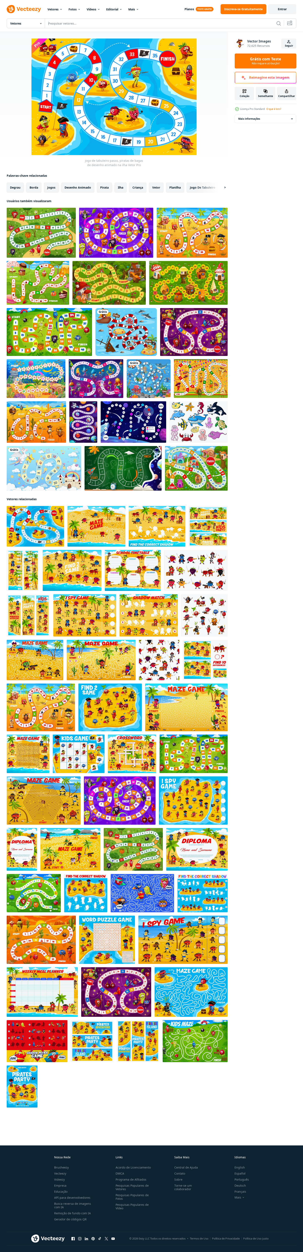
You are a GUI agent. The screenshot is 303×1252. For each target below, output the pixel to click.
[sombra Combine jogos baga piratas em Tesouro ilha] (149, 615)
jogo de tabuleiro (202, 187)
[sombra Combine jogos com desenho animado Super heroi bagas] (37, 1041)
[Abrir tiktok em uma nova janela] (99, 1238)
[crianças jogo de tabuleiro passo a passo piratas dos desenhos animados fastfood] (192, 233)
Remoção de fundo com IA (72, 1213)
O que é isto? (273, 109)
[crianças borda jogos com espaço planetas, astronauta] (123, 468)
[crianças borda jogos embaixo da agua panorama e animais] (36, 378)
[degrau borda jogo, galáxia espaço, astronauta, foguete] (133, 422)
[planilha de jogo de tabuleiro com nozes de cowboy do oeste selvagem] (36, 422)
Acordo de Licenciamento (133, 1167)
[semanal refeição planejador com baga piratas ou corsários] (42, 992)
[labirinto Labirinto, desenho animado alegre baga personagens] (195, 1041)
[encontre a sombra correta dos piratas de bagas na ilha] (157, 526)
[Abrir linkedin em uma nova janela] (86, 1238)
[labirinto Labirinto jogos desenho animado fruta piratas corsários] (35, 660)
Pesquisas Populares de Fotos (132, 1197)
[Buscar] (278, 23)
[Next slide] (221, 188)
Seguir (289, 45)
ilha (120, 187)
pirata (104, 187)
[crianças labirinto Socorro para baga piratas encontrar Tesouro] (96, 526)
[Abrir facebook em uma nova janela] (73, 1238)
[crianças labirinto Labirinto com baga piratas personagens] (28, 754)
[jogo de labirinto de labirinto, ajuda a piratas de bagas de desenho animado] (191, 992)
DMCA (120, 1173)
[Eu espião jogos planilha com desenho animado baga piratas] (84, 615)
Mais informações (249, 119)
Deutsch (240, 1185)
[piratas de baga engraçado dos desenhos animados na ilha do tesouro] (92, 1041)
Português (241, 1179)
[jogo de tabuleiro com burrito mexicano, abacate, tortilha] (201, 378)
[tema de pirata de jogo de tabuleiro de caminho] (126, 332)
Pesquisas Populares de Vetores (132, 1187)
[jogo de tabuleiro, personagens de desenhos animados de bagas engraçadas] (41, 233)
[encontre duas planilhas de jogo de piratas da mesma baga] (110, 707)
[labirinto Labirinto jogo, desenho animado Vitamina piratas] (101, 660)
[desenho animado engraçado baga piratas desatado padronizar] (159, 660)
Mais (131, 9)
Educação (60, 1192)
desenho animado (78, 187)
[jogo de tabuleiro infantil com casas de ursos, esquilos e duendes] (109, 283)
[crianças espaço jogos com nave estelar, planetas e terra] (83, 422)
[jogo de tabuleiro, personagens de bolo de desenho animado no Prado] (38, 283)
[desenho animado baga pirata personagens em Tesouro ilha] (28, 615)
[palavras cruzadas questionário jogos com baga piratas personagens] (132, 754)
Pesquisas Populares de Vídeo (132, 1206)
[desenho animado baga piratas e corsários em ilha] (208, 526)
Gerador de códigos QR (70, 1219)
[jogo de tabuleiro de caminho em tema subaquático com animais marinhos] (149, 378)
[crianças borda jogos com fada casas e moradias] (196, 468)
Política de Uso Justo (256, 1238)
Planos (189, 9)
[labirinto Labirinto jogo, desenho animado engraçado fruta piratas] (44, 800)
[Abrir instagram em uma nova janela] (79, 1238)
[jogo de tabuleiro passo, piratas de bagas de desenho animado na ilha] (35, 526)
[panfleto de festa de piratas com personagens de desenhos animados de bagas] (22, 1087)
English (239, 1167)
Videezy (59, 1179)
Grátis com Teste (265, 61)
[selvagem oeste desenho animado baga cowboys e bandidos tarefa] (41, 940)
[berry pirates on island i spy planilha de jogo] (193, 800)
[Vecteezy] (24, 9)
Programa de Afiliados (131, 1179)
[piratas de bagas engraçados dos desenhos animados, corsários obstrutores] (204, 615)
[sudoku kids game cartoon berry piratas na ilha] (79, 754)
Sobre (178, 1179)
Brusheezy (61, 1167)
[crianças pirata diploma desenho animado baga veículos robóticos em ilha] (22, 849)
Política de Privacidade (226, 1238)
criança (137, 187)
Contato (179, 1173)
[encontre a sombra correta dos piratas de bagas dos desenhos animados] (202, 893)
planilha (175, 187)
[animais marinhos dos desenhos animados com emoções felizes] (199, 422)
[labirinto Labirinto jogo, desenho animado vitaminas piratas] (186, 707)
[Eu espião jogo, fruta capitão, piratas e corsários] (183, 940)
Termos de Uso (199, 1238)
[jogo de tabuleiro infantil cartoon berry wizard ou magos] (194, 332)
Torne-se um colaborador (183, 1187)
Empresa (60, 1185)
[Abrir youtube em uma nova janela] (113, 1238)
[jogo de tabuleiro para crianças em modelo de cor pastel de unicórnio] (44, 468)
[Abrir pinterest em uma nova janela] (93, 1238)
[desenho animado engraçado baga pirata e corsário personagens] (196, 570)
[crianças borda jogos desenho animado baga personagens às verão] (49, 332)
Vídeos (91, 9)
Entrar (282, 9)
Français (240, 1192)
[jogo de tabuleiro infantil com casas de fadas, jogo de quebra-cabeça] (188, 283)
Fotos (73, 9)
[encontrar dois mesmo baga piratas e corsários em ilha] (72, 570)
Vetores (53, 9)
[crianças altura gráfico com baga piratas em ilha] (23, 570)
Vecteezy (60, 1173)
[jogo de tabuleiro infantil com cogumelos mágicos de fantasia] (96, 378)
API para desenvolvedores (72, 1198)
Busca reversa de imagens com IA (72, 1205)
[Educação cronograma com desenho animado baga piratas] (133, 570)
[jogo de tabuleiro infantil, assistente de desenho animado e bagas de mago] (116, 233)
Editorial (112, 9)
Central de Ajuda (186, 1167)
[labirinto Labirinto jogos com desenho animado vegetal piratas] (70, 849)
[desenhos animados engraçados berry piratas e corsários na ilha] (138, 1041)
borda (34, 187)
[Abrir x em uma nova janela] (106, 1238)
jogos (51, 187)
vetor (156, 187)
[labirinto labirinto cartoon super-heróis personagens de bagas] (142, 893)
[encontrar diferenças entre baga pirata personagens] (205, 660)
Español (240, 1173)
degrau (15, 187)
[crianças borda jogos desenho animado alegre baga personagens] (34, 893)
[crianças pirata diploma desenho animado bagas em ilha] (197, 849)
